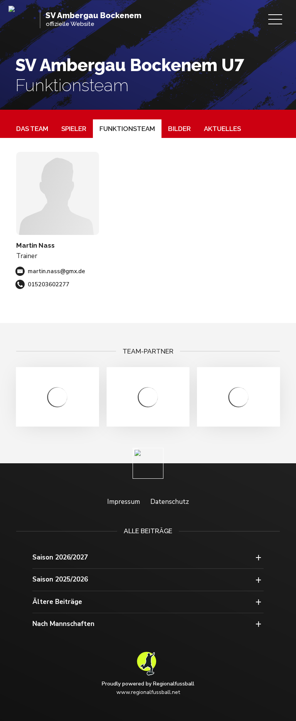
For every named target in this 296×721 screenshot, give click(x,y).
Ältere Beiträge (57, 601)
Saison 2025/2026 (60, 579)
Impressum (123, 501)
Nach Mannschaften (63, 623)
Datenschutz (169, 501)
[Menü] (275, 19)
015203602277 (48, 284)
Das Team (32, 129)
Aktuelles (222, 129)
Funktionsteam (127, 129)
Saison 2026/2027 (60, 557)
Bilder (179, 129)
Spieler (73, 129)
